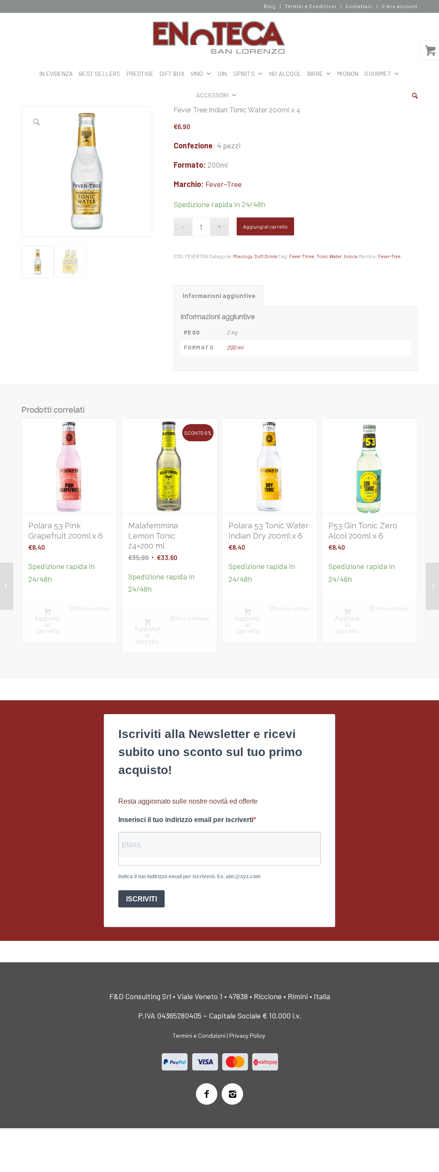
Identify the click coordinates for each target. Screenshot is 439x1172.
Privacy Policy (247, 1035)
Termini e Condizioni (311, 6)
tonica (351, 256)
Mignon (347, 73)
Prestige (140, 73)
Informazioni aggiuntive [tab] (219, 295)
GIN (222, 73)
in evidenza (56, 73)
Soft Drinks (266, 256)
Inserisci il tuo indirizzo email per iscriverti (185, 819)
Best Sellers (99, 73)
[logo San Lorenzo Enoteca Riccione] (219, 37)
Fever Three (301, 256)
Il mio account (400, 6)
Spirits (244, 73)
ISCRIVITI (141, 899)
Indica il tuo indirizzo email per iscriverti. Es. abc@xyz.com (189, 877)
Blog (270, 6)
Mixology (243, 256)
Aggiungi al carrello (265, 226)
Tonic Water (329, 256)
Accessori (212, 95)
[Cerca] (415, 95)
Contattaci (359, 6)
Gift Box (171, 73)
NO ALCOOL (285, 73)
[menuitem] (269, 6)
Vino (196, 73)
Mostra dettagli (92, 608)
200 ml (235, 347)
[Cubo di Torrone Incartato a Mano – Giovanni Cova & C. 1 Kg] (6, 586)
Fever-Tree (223, 184)
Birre (315, 73)
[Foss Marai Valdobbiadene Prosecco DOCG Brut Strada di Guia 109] (432, 586)
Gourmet (377, 73)
